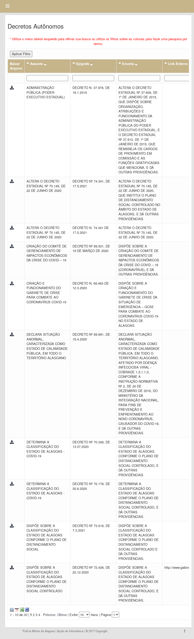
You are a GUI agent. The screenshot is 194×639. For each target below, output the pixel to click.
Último (62, 614)
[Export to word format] (26, 609)
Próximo (49, 614)
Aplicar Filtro (21, 53)
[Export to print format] (12, 609)
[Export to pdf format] (16, 609)
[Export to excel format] (21, 609)
